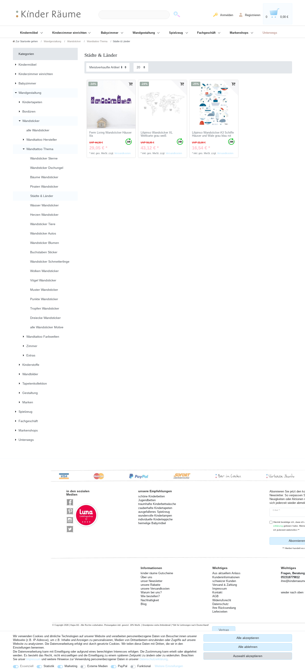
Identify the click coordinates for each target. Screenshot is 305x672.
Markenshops (239, 32)
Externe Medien (97, 666)
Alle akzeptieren (247, 638)
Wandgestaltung (144, 32)
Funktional (144, 666)
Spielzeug (176, 32)
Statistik (49, 666)
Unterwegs (270, 32)
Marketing (71, 666)
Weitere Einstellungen (169, 666)
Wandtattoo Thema (96, 41)
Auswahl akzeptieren (247, 656)
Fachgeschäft (206, 32)
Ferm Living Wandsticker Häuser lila (110, 134)
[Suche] (177, 14)
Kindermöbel (29, 32)
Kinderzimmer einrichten (70, 32)
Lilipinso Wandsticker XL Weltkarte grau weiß (157, 134)
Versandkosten (122, 153)
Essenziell (26, 666)
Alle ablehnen (247, 647)
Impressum (33, 659)
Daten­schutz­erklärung (153, 659)
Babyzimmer (110, 32)
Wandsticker (74, 41)
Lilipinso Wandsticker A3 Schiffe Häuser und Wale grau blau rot (213, 134)
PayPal (122, 666)
